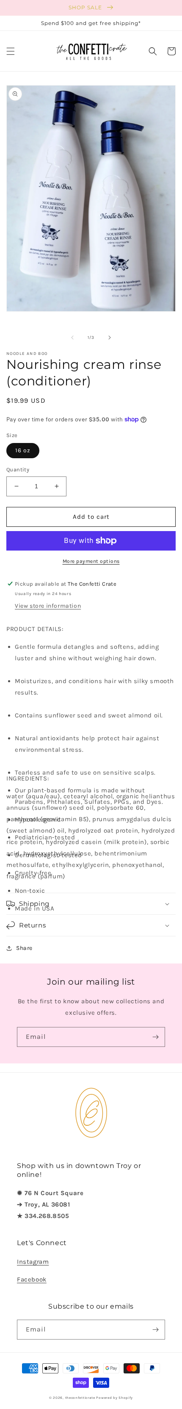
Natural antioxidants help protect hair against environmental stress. (87, 743)
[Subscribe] (155, 1037)
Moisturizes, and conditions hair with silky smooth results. (94, 686)
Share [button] (24, 948)
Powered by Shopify (114, 1397)
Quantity (17, 469)
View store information (48, 605)
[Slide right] (109, 337)
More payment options (91, 561)
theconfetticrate (80, 1397)
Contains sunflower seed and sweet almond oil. (89, 715)
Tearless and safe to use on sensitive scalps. (85, 772)
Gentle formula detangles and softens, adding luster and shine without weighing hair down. (87, 652)
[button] (10, 51)
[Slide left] (72, 337)
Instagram (33, 1261)
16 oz (22, 450)
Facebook (32, 1279)
